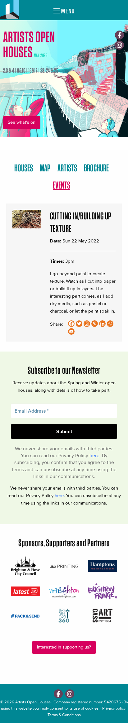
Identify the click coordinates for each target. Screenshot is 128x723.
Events (61, 185)
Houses (23, 168)
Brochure (96, 168)
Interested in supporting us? (64, 647)
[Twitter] (79, 323)
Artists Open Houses (33, 702)
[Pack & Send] (25, 615)
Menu (67, 11)
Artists (67, 168)
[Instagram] (119, 45)
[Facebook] (119, 35)
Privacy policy (114, 708)
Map (45, 168)
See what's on (21, 122)
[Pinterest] (94, 323)
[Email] (71, 331)
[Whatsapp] (110, 323)
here (94, 455)
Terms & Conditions (64, 714)
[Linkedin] (102, 323)
